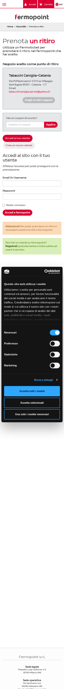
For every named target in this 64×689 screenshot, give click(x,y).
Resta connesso (15, 205)
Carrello (48, 4)
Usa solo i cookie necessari (32, 414)
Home (10, 26)
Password (9, 190)
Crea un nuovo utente (19, 145)
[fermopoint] (32, 18)
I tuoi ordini (21, 26)
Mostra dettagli (43, 379)
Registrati (12, 246)
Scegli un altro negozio (39, 100)
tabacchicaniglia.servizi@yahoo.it (29, 91)
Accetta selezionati (32, 402)
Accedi (32, 4)
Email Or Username (14, 177)
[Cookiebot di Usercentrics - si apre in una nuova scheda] (45, 271)
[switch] (55, 343)
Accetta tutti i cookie (32, 391)
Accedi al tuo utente (17, 138)
